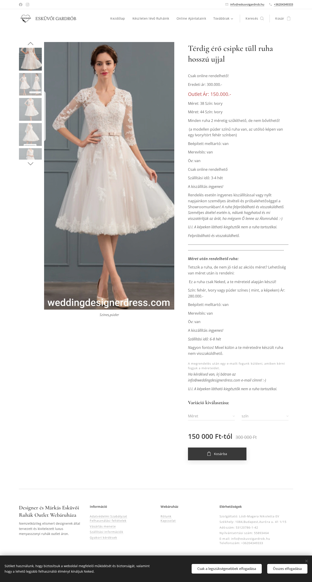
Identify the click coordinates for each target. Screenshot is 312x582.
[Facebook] (21, 4)
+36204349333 (283, 4)
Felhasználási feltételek (108, 521)
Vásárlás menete (103, 526)
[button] (255, 18)
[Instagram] (27, 4)
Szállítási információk (106, 532)
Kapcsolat (168, 521)
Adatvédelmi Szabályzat (108, 516)
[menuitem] (119, 18)
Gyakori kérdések (103, 537)
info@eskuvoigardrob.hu (247, 4)
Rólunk (166, 516)
